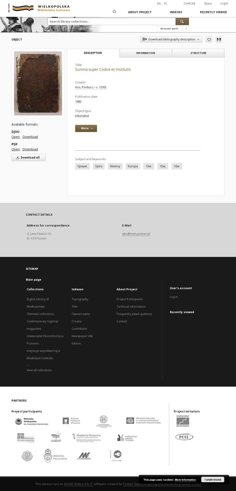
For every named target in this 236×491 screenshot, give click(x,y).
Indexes (176, 12)
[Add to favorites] (209, 39)
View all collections (39, 370)
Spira (98, 166)
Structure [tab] (198, 53)
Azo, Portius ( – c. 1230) (90, 87)
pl (165, 3)
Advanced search (169, 28)
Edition (76, 343)
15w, (163, 166)
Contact (122, 321)
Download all (30, 157)
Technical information (131, 307)
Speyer (82, 166)
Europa (133, 166)
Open (16, 137)
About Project (140, 12)
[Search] (182, 21)
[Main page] (114, 12)
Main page (33, 280)
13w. (149, 166)
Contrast (189, 3)
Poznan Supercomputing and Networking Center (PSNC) (162, 484)
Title (74, 307)
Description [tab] (93, 53)
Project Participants (129, 299)
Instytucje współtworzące (43, 351)
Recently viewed (213, 12)
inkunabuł (82, 116)
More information (185, 479)
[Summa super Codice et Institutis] (38, 83)
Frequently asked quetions (134, 314)
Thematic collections (40, 314)
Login (224, 3)
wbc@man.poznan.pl (136, 234)
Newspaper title (82, 336)
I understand (213, 479)
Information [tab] (145, 53)
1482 (78, 101)
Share (208, 4)
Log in (174, 297)
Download (30, 137)
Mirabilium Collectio (40, 358)
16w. (177, 166)
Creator (77, 321)
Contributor (79, 329)
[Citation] (219, 39)
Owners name (81, 314)
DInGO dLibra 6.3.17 (78, 484)
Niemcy (115, 166)
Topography (80, 299)
